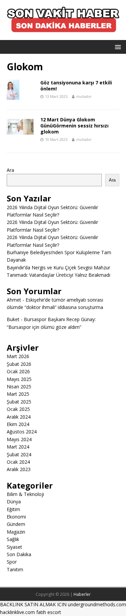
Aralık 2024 (19, 417)
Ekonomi (16, 516)
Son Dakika (19, 554)
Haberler (82, 594)
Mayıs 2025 (19, 379)
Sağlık (13, 539)
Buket (13, 319)
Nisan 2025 (19, 386)
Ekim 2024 (18, 424)
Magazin (16, 532)
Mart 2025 (18, 394)
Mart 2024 (18, 447)
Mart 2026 (18, 356)
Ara (10, 170)
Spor (12, 562)
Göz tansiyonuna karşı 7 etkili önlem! (76, 85)
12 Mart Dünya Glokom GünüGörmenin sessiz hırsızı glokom (74, 125)
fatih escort (48, 612)
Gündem (16, 524)
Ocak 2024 (18, 462)
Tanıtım (15, 569)
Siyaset (14, 547)
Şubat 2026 (19, 364)
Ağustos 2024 (22, 431)
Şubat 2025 (19, 401)
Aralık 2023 (19, 469)
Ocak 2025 (18, 409)
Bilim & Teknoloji (25, 494)
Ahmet (14, 300)
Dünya (14, 501)
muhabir (84, 96)
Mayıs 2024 (19, 439)
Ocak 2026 (18, 371)
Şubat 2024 (19, 454)
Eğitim (13, 509)
